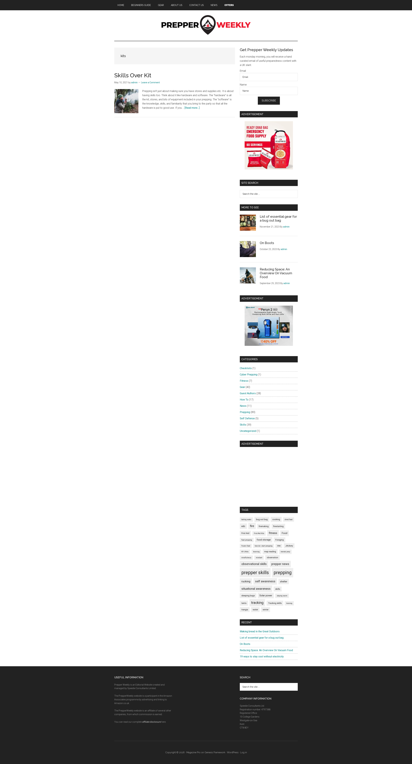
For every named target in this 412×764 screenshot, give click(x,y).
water (255, 609)
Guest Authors (248, 393)
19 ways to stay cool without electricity (262, 656)
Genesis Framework (215, 752)
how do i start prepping (263, 546)
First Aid (245, 533)
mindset (259, 558)
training (289, 603)
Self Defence (247, 418)
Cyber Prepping (248, 374)
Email (243, 70)
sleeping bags (248, 595)
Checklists (246, 368)
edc (243, 526)
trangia (244, 609)
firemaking (264, 526)
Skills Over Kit (132, 75)
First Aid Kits (259, 533)
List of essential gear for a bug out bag (278, 218)
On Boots (267, 243)
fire (252, 526)
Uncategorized (248, 430)
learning (256, 552)
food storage (264, 539)
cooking (276, 519)
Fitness (244, 380)
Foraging (279, 540)
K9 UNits (244, 552)
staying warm (282, 596)
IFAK (279, 546)
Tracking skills (275, 603)
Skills (243, 424)
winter (265, 609)
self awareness (265, 581)
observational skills (254, 564)
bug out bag (262, 519)
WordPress (233, 752)
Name (243, 84)
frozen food (245, 546)
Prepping (245, 412)
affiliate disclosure (151, 722)
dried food (288, 519)
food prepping (246, 540)
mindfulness (246, 558)
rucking (245, 581)
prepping (283, 572)
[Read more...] (192, 107)
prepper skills (255, 572)
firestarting (278, 526)
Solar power (265, 595)
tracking (257, 603)
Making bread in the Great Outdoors (260, 631)
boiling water (246, 519)
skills (277, 589)
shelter (283, 581)
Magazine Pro (193, 752)
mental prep (285, 552)
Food (284, 533)
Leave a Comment (150, 82)
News (243, 405)
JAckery (289, 546)
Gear (242, 387)
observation (272, 557)
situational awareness (256, 589)
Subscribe (269, 100)
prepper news (280, 564)
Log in (243, 752)
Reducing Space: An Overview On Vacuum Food (276, 273)
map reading (270, 551)
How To (244, 399)
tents (243, 603)
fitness (273, 533)
